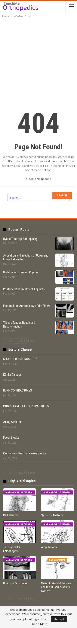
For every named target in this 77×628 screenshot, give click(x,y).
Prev (9, 340)
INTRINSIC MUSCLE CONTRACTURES (26, 406)
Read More (39, 623)
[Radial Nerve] (19, 499)
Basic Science (57, 560)
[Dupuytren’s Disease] (19, 567)
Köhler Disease (12, 375)
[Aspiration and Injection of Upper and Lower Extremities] (64, 260)
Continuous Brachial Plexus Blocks (24, 453)
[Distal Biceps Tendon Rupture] (64, 277)
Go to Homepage (39, 178)
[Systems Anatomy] (57, 499)
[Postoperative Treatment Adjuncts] (64, 294)
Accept (59, 619)
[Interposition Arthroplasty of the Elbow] (64, 311)
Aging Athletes (12, 422)
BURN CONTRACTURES (17, 390)
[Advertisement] (38, 60)
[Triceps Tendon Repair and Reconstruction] (64, 327)
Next (20, 340)
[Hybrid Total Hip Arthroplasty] (64, 244)
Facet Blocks (11, 437)
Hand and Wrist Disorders (20, 492)
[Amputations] (57, 531)
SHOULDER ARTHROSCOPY (20, 359)
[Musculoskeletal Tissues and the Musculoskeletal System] (57, 567)
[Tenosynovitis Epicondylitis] (19, 531)
